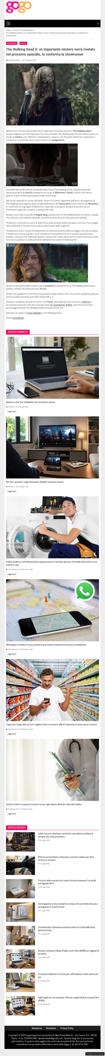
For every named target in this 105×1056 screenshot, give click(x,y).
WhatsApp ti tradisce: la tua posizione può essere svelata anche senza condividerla (46, 644)
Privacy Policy (66, 1028)
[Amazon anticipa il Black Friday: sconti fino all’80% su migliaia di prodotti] (20, 959)
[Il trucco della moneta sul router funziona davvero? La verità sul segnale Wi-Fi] (20, 888)
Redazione (37, 1028)
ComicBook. (18, 318)
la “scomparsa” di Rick (61, 304)
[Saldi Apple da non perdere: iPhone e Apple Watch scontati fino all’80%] (20, 1005)
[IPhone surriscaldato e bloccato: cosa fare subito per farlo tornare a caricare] (20, 865)
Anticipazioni (12, 43)
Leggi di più (11, 411)
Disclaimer (51, 1028)
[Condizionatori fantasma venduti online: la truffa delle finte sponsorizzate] (20, 935)
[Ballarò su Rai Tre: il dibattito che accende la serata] (52, 368)
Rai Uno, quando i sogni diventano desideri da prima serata (34, 482)
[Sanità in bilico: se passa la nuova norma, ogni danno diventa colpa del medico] (52, 770)
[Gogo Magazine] (19, 9)
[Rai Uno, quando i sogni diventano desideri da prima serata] (52, 447)
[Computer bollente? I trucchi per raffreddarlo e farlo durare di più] (20, 982)
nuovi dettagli (34, 313)
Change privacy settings (94, 1054)
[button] (98, 23)
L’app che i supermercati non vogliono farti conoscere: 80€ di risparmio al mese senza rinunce (51, 724)
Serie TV (23, 43)
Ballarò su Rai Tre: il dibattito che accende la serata (30, 402)
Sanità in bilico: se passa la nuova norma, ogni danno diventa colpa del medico (44, 804)
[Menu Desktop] (8, 23)
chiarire (85, 301)
